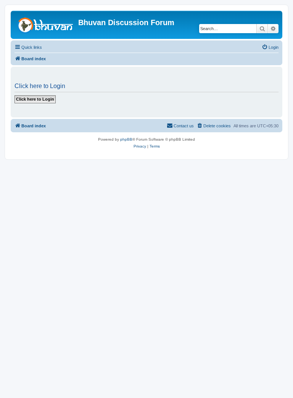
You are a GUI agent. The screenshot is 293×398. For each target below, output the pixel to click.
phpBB (126, 139)
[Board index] (45, 25)
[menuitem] (270, 47)
